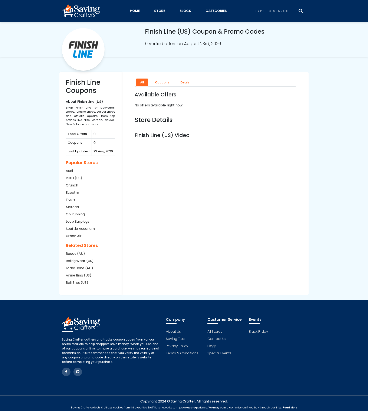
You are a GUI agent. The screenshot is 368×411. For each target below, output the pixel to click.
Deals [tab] (184, 82)
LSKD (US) (74, 178)
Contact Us (216, 338)
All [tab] (142, 82)
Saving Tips (175, 338)
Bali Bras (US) (77, 282)
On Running (75, 214)
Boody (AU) (75, 253)
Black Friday (258, 331)
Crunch (72, 185)
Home (135, 10)
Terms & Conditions (182, 353)
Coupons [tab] (162, 82)
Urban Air (74, 235)
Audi (69, 170)
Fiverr (70, 199)
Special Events (219, 353)
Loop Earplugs (77, 221)
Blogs (185, 10)
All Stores (214, 331)
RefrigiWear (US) (80, 260)
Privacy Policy (177, 346)
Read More (290, 407)
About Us (173, 331)
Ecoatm (72, 192)
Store (159, 10)
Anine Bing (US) (78, 275)
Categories (216, 10)
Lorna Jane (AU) (79, 268)
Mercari (72, 207)
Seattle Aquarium (80, 228)
